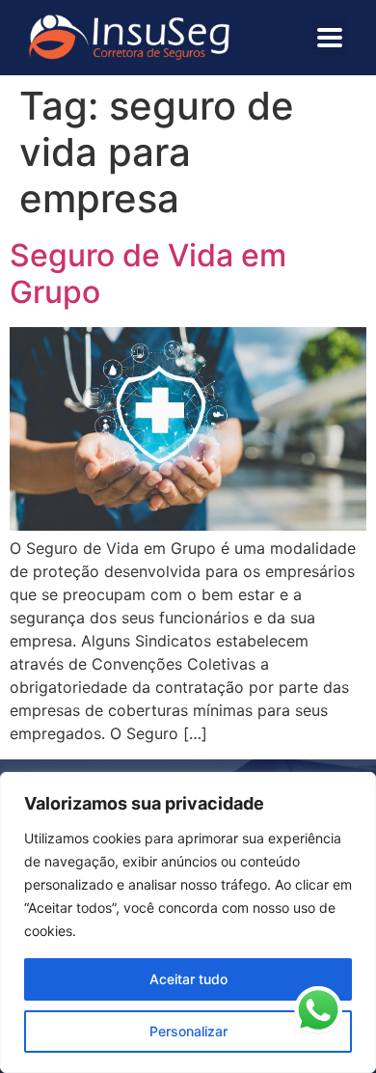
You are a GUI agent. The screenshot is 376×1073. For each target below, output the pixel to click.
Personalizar (188, 1031)
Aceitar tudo (188, 979)
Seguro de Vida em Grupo (148, 273)
